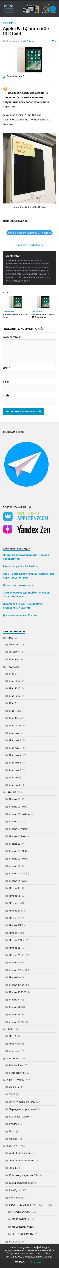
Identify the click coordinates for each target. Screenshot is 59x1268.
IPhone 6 (14, 932)
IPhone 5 (14, 902)
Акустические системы (22, 1101)
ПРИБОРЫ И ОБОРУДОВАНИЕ (27, 1204)
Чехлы (13, 1138)
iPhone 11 (14, 799)
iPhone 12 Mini (17, 828)
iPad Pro (14, 777)
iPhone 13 (14, 843)
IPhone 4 (14, 888)
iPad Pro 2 (14, 784)
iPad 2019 (14, 695)
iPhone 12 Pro (17, 836)
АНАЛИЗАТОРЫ (21, 1211)
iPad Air (13, 717)
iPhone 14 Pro (17, 880)
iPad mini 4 (10, 23)
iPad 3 (12, 703)
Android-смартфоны (21, 1160)
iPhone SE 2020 (17, 992)
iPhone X (14, 999)
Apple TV (14, 1086)
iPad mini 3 (15, 747)
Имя (6, 367)
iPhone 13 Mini (17, 850)
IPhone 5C (15, 910)
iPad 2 (12, 673)
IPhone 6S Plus (17, 954)
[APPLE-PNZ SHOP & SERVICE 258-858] (29, 9)
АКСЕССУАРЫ (15, 1079)
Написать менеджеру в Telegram (31, 232)
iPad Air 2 (14, 725)
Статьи (13, 1241)
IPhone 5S (14, 917)
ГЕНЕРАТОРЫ (20, 1219)
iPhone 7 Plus (16, 969)
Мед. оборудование (20, 1182)
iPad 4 (12, 710)
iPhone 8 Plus (16, 984)
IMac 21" (14, 644)
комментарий (12, 337)
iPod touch (15, 1050)
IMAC (10, 637)
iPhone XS (14, 1014)
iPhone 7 (14, 962)
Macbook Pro (16, 1072)
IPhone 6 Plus (16, 940)
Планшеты (15, 1197)
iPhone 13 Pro (17, 858)
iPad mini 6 (15, 769)
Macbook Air (16, 1065)
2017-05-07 (28, 40)
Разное (13, 1123)
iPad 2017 (14, 680)
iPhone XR (15, 1006)
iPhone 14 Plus (17, 873)
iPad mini (14, 732)
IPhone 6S (14, 947)
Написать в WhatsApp (29, 245)
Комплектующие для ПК (23, 1175)
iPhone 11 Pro (17, 806)
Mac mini (14, 659)
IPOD (10, 1029)
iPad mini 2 (15, 740)
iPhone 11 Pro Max (19, 813)
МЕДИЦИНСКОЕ (22, 1226)
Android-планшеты (20, 1152)
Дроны (13, 1167)
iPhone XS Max (17, 1021)
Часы (12, 1131)
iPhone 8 (14, 977)
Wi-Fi (12, 1094)
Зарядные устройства (22, 1109)
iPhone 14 (14, 865)
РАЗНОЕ (12, 1146)
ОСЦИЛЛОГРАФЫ (22, 1233)
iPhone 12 (14, 821)
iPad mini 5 (15, 762)
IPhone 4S (14, 895)
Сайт (6, 395)
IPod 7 (12, 1036)
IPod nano (14, 1043)
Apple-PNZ (13, 256)
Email (7, 381)
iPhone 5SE (15, 925)
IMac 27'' (14, 651)
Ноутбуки (14, 1190)
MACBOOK (13, 1058)
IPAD (10, 666)
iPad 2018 (14, 688)
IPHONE (11, 792)
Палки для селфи (19, 1116)
